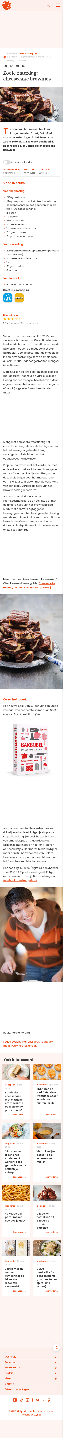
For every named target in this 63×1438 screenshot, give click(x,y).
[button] (53, 1357)
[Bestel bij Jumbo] (19, 297)
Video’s (9, 1383)
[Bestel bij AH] (7, 297)
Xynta (37, 1414)
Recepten (10, 1362)
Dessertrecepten (28, 53)
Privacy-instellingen (17, 1389)
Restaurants (12, 1367)
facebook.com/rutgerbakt (20, 880)
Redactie (12, 53)
